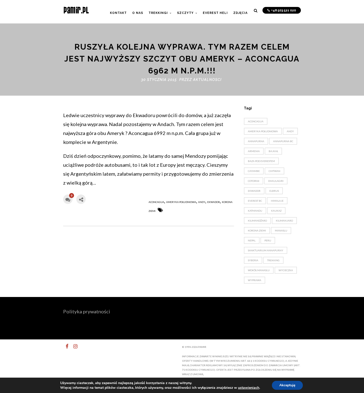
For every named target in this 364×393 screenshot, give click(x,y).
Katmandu (255, 210)
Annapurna (256, 141)
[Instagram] (73, 346)
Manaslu (281, 230)
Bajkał (273, 151)
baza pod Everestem (261, 161)
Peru (267, 240)
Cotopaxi (253, 180)
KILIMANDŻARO (257, 220)
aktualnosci (207, 80)
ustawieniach (248, 388)
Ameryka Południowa (181, 201)
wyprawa (254, 280)
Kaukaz (276, 210)
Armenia (254, 151)
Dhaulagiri (276, 180)
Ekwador (213, 201)
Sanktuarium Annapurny (265, 250)
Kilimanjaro (284, 220)
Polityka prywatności (86, 311)
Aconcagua (156, 201)
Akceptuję (287, 385)
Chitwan (274, 170)
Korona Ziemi (257, 230)
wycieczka (286, 270)
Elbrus (274, 190)
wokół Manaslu (259, 270)
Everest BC (255, 200)
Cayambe (254, 170)
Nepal (252, 240)
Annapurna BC (283, 141)
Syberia (253, 260)
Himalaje (277, 200)
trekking (273, 260)
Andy (201, 201)
